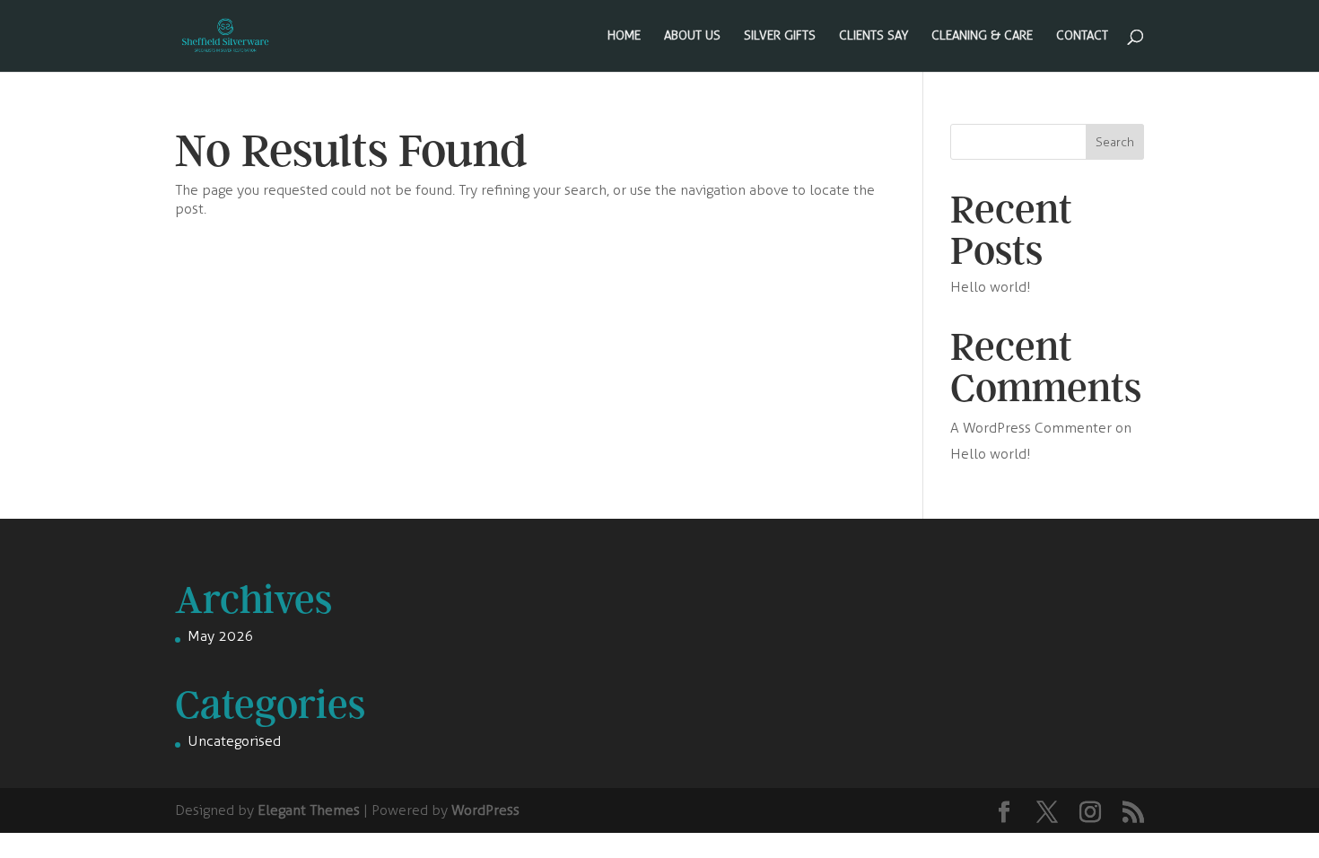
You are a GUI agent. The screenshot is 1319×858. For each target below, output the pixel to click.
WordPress (485, 810)
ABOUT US (692, 36)
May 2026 (221, 635)
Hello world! (990, 286)
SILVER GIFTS (780, 36)
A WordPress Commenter (1031, 427)
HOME (624, 36)
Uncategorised (234, 740)
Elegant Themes (309, 810)
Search (1115, 142)
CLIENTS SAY (873, 36)
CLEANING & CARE (982, 36)
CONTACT (1082, 36)
